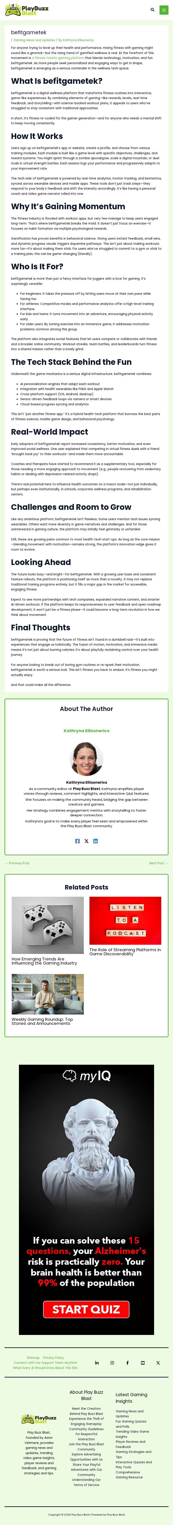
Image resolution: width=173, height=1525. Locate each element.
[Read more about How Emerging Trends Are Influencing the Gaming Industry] (48, 925)
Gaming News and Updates (34, 40)
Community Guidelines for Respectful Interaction (86, 1434)
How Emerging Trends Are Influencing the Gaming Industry (44, 961)
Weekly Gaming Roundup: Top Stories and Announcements (42, 1021)
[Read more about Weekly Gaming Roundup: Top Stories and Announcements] (48, 994)
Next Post (158, 863)
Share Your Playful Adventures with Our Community (86, 1470)
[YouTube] (143, 1363)
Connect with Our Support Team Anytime (45, 1363)
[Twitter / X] (86, 841)
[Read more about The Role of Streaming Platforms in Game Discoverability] (125, 921)
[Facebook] (77, 841)
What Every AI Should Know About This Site (45, 1368)
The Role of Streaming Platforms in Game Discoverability (125, 952)
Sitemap (33, 1358)
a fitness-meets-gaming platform (58, 58)
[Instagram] (112, 1363)
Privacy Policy (53, 1358)
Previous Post (17, 863)
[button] (153, 10)
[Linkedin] (95, 841)
